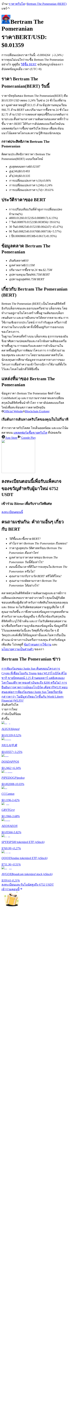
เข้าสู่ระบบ (8, 1172)
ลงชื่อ (17, 1173)
